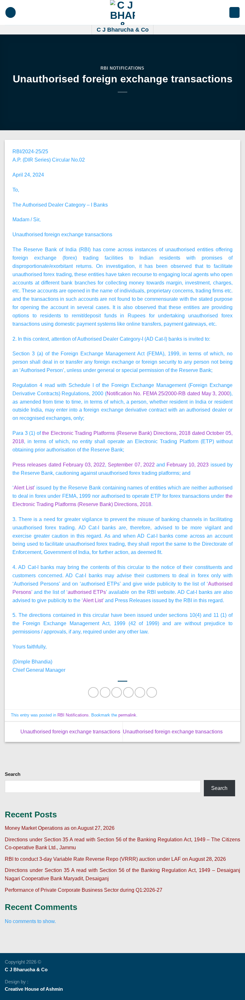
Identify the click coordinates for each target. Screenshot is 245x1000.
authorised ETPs (87, 592)
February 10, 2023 (188, 464)
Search (12, 774)
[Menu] (10, 12)
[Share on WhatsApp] (93, 692)
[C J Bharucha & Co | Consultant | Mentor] (122, 12)
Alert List (24, 487)
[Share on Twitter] (116, 692)
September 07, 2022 (131, 464)
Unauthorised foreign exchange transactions (69, 731)
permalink (127, 715)
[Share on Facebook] (105, 692)
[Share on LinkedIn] (151, 692)
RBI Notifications (122, 68)
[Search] (234, 12)
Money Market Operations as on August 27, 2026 (60, 828)
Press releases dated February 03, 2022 (58, 464)
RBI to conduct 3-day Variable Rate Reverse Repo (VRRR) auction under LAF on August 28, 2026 (115, 859)
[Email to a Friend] (128, 692)
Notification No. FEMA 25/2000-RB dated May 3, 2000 (168, 393)
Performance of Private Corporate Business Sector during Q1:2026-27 (83, 890)
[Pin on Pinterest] (140, 692)
